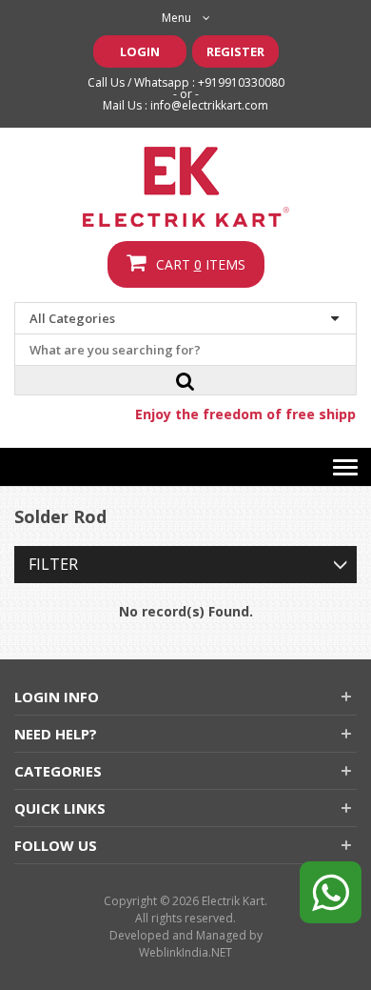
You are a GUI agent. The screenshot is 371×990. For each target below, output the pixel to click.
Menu (176, 18)
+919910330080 (241, 82)
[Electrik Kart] (185, 187)
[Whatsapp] (331, 885)
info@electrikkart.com (209, 105)
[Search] (185, 380)
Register (235, 51)
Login (140, 51)
